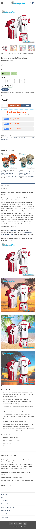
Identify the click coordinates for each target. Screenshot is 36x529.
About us (4, 491)
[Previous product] (6, 66)
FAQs (3, 497)
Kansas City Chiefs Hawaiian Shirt (15, 137)
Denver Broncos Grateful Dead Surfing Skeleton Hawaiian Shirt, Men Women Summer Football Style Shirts (8, 174)
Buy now (26, 106)
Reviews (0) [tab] (4, 188)
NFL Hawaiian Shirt (11, 53)
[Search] (30, 3)
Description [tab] (5, 185)
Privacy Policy (5, 504)
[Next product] (2, 66)
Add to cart (14, 106)
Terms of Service (5, 514)
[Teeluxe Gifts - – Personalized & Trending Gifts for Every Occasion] (18, 3)
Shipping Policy (5, 510)
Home (2, 53)
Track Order (4, 500)
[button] (2, 3)
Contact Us (4, 494)
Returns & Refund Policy (8, 507)
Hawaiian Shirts (27, 137)
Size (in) (3, 77)
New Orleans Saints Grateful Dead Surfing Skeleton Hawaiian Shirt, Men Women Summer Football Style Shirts (26, 174)
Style (2, 69)
